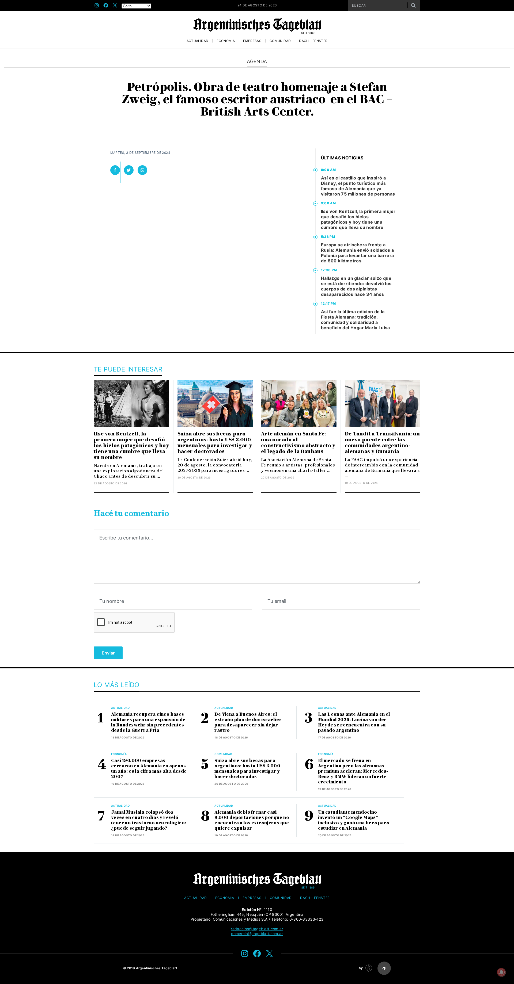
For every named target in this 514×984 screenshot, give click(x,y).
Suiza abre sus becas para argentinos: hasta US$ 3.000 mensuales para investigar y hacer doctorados (214, 442)
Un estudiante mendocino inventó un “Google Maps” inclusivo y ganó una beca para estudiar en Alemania (353, 820)
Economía (226, 41)
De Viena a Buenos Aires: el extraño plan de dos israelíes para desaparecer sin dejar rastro (248, 722)
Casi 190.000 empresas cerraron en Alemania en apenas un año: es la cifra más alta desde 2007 (149, 768)
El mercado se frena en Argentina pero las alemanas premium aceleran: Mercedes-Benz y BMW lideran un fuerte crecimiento (353, 771)
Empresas (252, 41)
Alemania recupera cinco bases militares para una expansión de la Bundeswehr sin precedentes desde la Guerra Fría (148, 722)
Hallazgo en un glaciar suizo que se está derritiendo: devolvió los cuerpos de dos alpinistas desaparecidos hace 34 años (356, 286)
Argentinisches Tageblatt (156, 968)
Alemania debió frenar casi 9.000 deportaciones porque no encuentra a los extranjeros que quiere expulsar (251, 820)
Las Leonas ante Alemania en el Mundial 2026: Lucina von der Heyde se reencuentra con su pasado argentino (354, 722)
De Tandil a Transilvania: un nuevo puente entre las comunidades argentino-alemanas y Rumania (382, 442)
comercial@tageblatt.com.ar (257, 933)
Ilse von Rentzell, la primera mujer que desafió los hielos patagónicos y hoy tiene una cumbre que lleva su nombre (358, 219)
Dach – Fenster (313, 41)
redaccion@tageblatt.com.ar (257, 928)
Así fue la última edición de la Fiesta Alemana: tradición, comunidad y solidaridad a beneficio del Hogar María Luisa (355, 319)
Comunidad (280, 41)
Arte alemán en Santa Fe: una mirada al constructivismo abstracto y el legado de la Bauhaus (298, 442)
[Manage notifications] (501, 972)
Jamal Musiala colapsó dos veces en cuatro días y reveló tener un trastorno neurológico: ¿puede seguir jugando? (148, 820)
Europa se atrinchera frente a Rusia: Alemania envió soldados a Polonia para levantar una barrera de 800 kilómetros (357, 252)
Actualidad (198, 41)
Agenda (257, 61)
